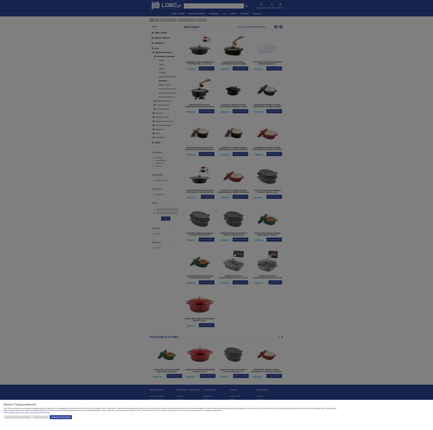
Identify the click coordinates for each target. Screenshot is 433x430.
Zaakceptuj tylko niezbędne (17, 417)
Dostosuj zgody (41, 417)
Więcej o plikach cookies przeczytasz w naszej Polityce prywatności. (27, 412)
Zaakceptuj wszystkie (60, 417)
